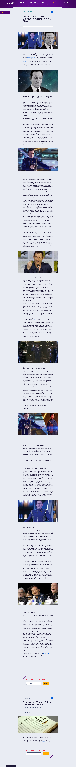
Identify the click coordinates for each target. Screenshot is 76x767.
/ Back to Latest (5, 12)
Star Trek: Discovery (27, 11)
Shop (43, 2)
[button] (10, 2)
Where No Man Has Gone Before (46, 309)
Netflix (48, 655)
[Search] (65, 3)
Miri (34, 319)
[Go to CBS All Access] (37, 665)
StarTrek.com (25, 61)
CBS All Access (46, 653)
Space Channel (28, 655)
